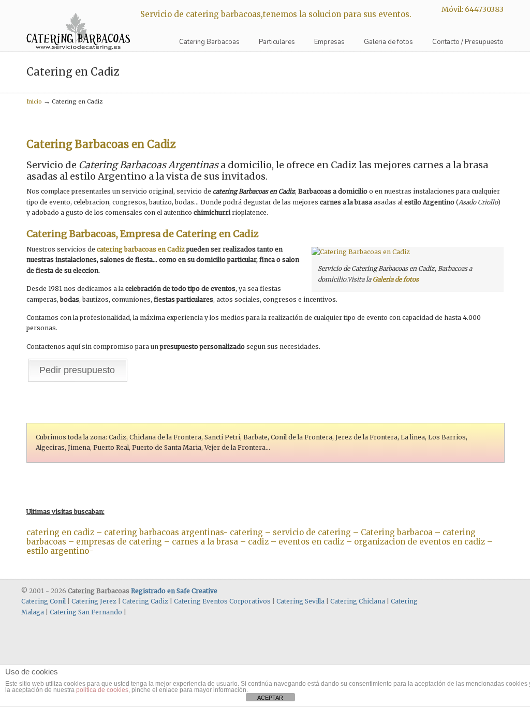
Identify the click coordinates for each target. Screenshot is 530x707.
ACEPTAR (270, 698)
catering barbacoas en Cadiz (141, 249)
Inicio (34, 101)
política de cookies (102, 690)
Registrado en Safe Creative (174, 591)
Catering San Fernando (86, 612)
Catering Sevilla (300, 601)
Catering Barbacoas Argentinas (78, 26)
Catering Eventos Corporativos (222, 601)
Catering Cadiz (145, 601)
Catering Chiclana (357, 601)
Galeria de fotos (396, 279)
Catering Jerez (93, 601)
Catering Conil (43, 601)
